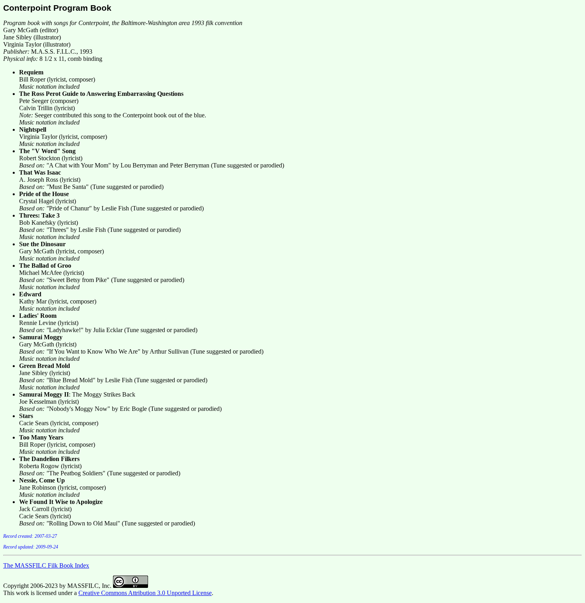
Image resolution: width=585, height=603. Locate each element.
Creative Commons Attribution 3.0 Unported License (145, 592)
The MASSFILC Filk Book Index (46, 565)
